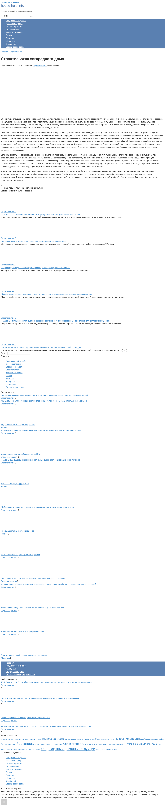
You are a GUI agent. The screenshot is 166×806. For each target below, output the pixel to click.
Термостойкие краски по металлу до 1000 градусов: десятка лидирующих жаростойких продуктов (46, 726)
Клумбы (92, 739)
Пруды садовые (8, 744)
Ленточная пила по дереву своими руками (20, 554)
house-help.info (12, 6)
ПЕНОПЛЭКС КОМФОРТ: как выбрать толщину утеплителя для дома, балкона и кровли (40, 214)
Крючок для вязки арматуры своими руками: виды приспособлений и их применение (40, 698)
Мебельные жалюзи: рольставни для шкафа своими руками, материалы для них (38, 507)
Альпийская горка (7, 739)
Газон (45, 739)
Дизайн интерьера (14, 23)
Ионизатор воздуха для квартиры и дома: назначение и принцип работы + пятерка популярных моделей (48, 584)
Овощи (98, 739)
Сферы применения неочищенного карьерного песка (25, 718)
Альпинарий (19, 739)
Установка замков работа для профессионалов (22, 631)
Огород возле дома (15, 47)
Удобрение (9, 749)
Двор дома (11, 44)
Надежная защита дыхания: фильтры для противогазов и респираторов (33, 241)
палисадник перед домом (106, 749)
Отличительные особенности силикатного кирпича (24, 655)
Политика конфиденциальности (20, 674)
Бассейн (33, 739)
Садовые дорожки (92, 744)
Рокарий (42, 744)
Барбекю (26, 739)
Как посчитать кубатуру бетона (15, 483)
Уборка (3, 749)
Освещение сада (108, 739)
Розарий (35, 744)
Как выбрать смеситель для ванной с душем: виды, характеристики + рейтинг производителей (44, 395)
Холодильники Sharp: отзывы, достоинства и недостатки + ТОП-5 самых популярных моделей (44, 401)
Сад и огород (72, 744)
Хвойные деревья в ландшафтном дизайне (26, 749)
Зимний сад (85, 739)
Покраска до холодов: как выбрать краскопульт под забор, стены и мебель (35, 268)
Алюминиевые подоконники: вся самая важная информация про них (32, 608)
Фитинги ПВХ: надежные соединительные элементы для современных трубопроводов (41, 347)
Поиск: (4, 16)
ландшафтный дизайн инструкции (68, 749)
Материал (10, 41)
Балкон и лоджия (9, 581)
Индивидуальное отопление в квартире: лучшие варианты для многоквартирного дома (41, 430)
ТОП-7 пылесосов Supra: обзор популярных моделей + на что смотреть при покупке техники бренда (46, 682)
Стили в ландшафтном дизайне (143, 744)
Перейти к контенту (10, 2)
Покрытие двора (126, 738)
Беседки (39, 739)
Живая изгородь (56, 739)
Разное (9, 35)
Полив (141, 739)
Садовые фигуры (107, 744)
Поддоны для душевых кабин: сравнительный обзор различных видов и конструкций (40, 460)
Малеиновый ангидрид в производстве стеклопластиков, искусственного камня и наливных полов (46, 294)
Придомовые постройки (154, 739)
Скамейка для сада (119, 744)
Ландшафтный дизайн (16, 21)
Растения (10, 38)
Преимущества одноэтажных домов (17, 531)
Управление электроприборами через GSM (20, 454)
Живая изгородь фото (73, 739)
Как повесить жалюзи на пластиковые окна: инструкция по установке (33, 578)
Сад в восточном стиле (54, 744)
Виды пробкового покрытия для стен (18, 424)
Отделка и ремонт (14, 26)
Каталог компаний (14, 32)
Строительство (12, 29)
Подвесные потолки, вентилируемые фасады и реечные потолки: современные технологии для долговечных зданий (55, 321)
